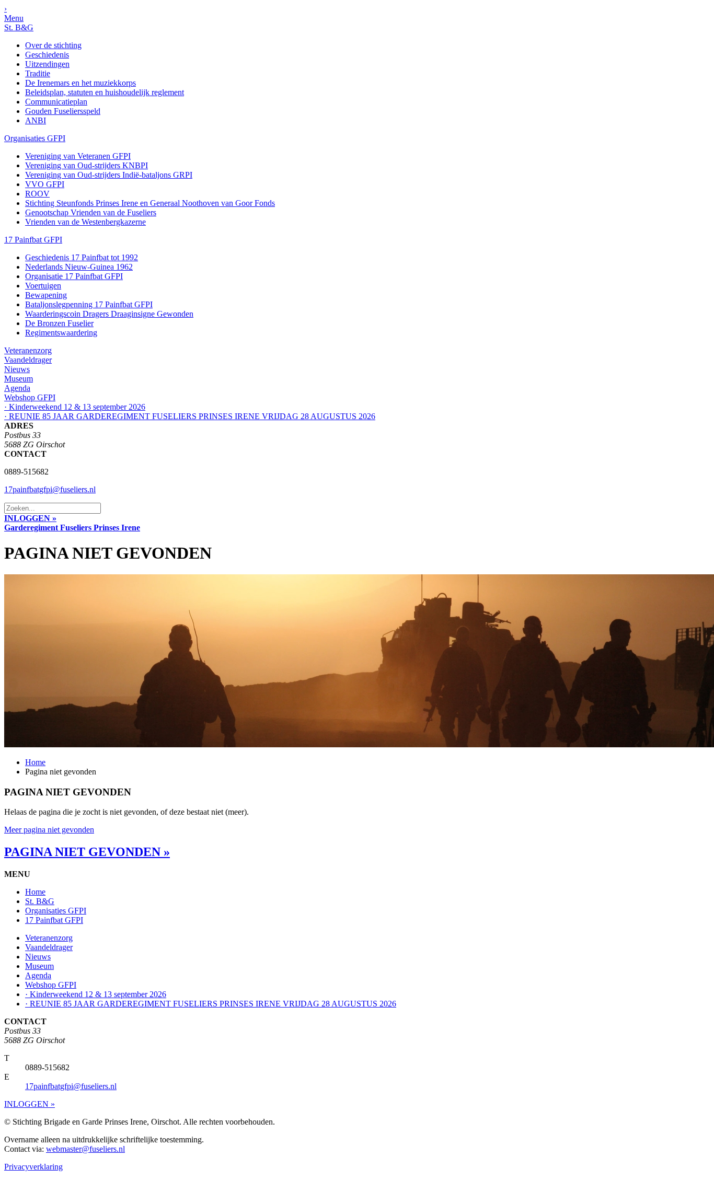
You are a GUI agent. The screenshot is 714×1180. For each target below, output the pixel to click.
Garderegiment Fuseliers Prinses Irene (72, 527)
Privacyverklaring (33, 1166)
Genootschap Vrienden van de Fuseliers (90, 212)
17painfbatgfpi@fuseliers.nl (50, 489)
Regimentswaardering (61, 332)
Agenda (17, 388)
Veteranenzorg (28, 350)
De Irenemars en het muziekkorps (80, 82)
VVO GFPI (44, 184)
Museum (18, 378)
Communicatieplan (56, 101)
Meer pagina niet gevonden (49, 829)
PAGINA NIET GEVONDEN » (87, 852)
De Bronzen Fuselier (59, 323)
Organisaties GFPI (34, 138)
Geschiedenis (47, 54)
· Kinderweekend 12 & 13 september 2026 (74, 406)
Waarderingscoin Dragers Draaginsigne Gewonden (109, 313)
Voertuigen (43, 285)
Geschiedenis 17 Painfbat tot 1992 (81, 257)
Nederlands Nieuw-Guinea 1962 (79, 266)
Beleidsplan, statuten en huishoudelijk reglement (104, 92)
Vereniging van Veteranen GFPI (78, 156)
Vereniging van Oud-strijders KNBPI (86, 165)
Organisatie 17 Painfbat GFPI (74, 276)
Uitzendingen (47, 64)
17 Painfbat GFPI (33, 239)
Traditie (37, 73)
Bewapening (46, 295)
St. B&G (18, 27)
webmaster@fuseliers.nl (85, 1148)
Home (35, 762)
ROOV (37, 193)
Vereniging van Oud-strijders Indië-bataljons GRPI (108, 174)
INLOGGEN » (30, 518)
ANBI (35, 120)
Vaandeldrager (28, 359)
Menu (14, 18)
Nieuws (17, 369)
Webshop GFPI (29, 397)
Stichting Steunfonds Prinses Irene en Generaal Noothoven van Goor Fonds (150, 203)
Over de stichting (53, 45)
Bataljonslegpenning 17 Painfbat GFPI (89, 304)
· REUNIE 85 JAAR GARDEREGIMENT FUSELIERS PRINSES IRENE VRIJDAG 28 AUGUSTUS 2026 (189, 416)
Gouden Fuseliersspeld (62, 111)
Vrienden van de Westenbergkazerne (85, 221)
